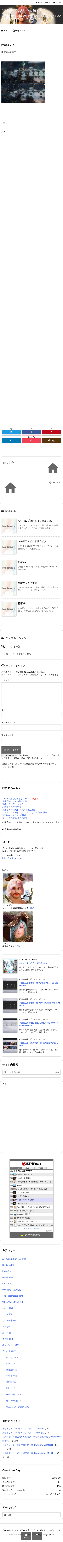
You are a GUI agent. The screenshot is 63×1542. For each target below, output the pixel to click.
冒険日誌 (12, 1369)
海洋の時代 (13, 1394)
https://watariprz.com (12, 858)
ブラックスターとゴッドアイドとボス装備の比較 (24, 812)
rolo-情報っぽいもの (13, 1289)
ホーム (6, 30)
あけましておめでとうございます (33, 963)
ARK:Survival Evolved (14, 1259)
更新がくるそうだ (27, 582)
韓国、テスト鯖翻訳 (17, 1406)
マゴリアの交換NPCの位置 (14, 818)
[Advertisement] (31, 154)
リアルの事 (9, 1320)
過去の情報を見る (13, 829)
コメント (5, 680)
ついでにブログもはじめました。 (35, 520)
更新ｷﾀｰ (22, 603)
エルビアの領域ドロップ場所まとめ (18, 809)
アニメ (7, 1314)
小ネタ (11, 1376)
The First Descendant (14, 1296)
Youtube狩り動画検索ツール (15, 798)
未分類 (7, 1333)
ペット (11, 1363)
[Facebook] (31, 432)
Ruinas (22, 562)
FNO (6, 1271)
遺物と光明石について (12, 804)
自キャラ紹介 (14, 1400)
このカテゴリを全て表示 (31, 1228)
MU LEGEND (9, 1277)
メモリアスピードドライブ (32, 541)
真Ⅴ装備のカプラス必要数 (14, 815)
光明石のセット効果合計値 (14, 801)
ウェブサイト (7, 735)
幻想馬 (11, 1382)
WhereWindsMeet (13, 1302)
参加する (50, 1231)
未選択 (7, 1339)
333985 (40, 1428)
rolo (7, 1283)
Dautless (8, 1265)
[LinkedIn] (11, 440)
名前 (3, 709)
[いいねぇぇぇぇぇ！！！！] (4, 123)
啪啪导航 (40, 1432)
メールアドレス (8, 722)
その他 (7, 1308)
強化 (10, 1388)
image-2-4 (20, 30)
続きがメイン (10, 1345)
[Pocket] (31, 440)
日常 (6, 1326)
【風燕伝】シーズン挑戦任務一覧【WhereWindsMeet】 (28, 1445)
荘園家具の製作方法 (11, 807)
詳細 (32, 908)
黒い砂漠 (9, 1351)
